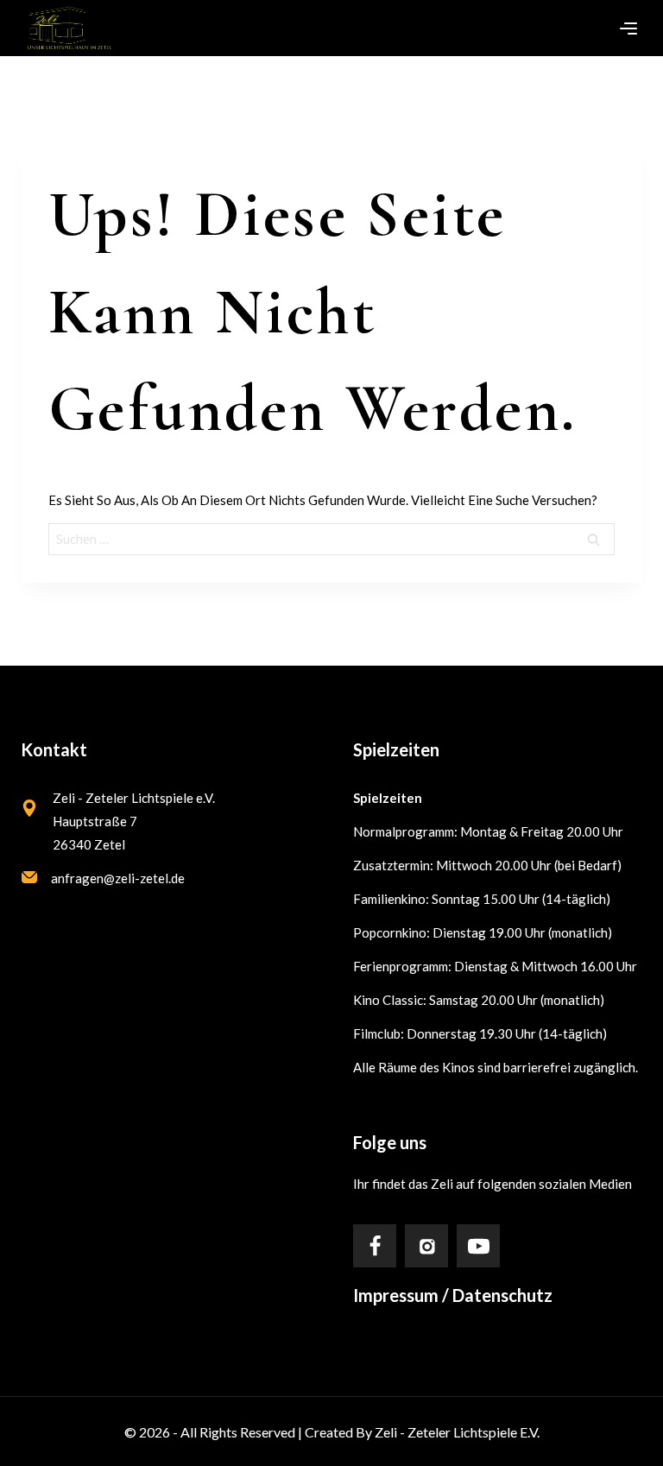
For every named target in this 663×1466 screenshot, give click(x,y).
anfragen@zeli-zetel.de (118, 878)
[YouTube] (478, 1245)
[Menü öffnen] (628, 28)
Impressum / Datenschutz (452, 1295)
